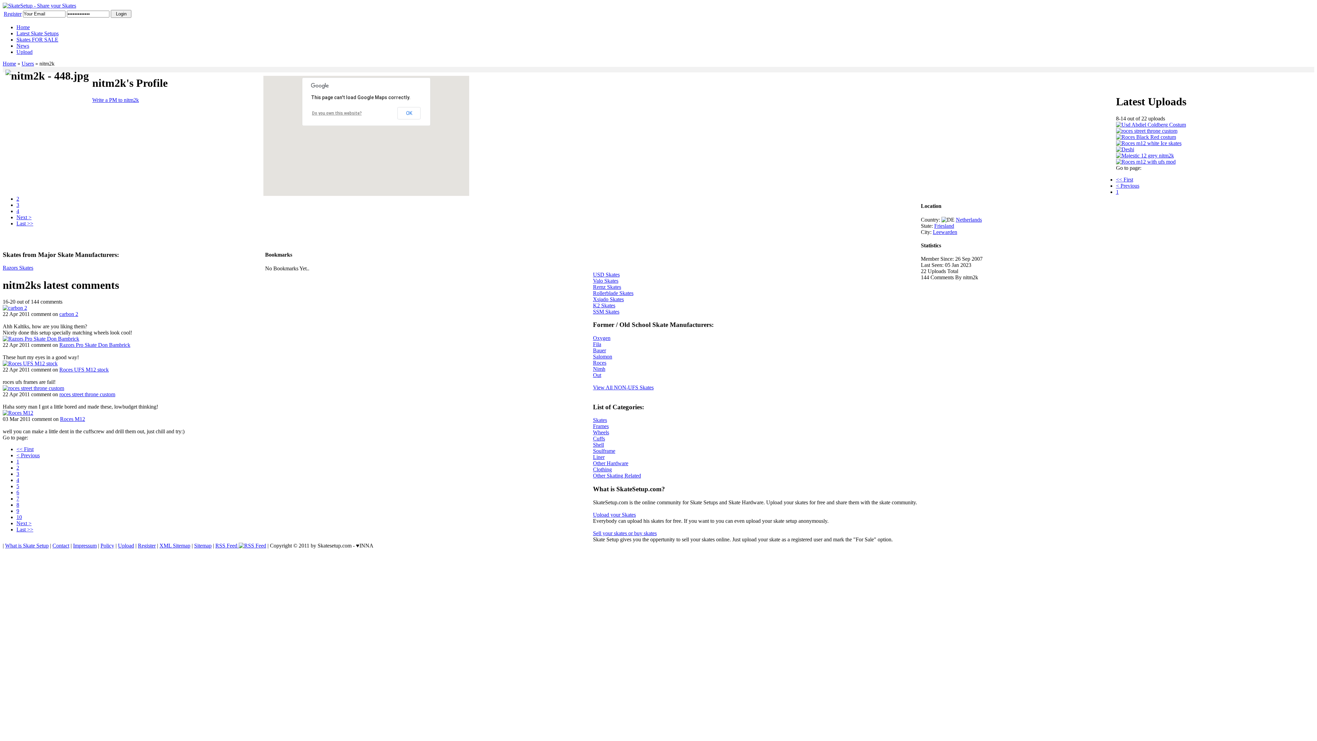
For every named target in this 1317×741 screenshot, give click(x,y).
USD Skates (606, 275)
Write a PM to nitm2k (115, 100)
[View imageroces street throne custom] (33, 388)
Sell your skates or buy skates (625, 533)
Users (28, 64)
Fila (597, 344)
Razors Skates (18, 268)
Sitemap (203, 546)
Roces (599, 363)
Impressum (85, 546)
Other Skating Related (617, 476)
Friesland (944, 226)
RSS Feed (227, 546)
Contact (60, 546)
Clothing (602, 469)
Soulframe (604, 451)
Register (13, 14)
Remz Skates (607, 287)
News (22, 46)
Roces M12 (72, 419)
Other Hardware (610, 463)
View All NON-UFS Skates (623, 387)
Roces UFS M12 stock (84, 370)
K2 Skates (604, 305)
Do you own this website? (337, 113)
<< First (1124, 180)
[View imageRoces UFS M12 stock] (30, 363)
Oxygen (601, 338)
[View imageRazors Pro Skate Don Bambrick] (41, 339)
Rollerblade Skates (613, 293)
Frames (601, 426)
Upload (24, 52)
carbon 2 (68, 314)
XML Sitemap (174, 546)
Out (597, 375)
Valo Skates (605, 281)
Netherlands (969, 220)
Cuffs (599, 439)
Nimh (599, 369)
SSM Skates (606, 312)
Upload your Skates (614, 515)
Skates (600, 420)
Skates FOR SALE (37, 40)
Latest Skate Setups (37, 33)
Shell (598, 445)
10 (19, 517)
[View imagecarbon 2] (15, 308)
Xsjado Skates (608, 299)
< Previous (1127, 186)
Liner (599, 457)
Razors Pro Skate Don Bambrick (94, 345)
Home (23, 27)
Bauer (599, 350)
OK (409, 113)
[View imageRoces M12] (18, 413)
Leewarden (945, 232)
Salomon (602, 357)
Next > (24, 217)
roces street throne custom (87, 394)
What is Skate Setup (27, 546)
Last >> (24, 223)
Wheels (601, 432)
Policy (107, 546)
